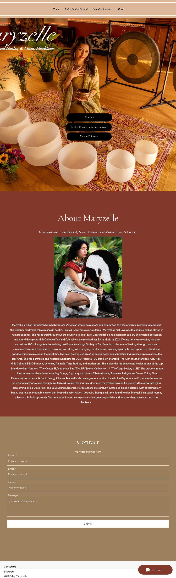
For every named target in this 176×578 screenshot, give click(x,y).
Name (11, 455)
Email (11, 468)
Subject (12, 482)
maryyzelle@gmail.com (88, 451)
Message (13, 495)
